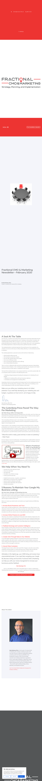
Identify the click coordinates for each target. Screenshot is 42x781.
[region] (14, 773)
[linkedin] (22, 31)
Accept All (21, 776)
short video (4, 463)
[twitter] (19, 31)
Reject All (14, 776)
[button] (11, 12)
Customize (7, 776)
